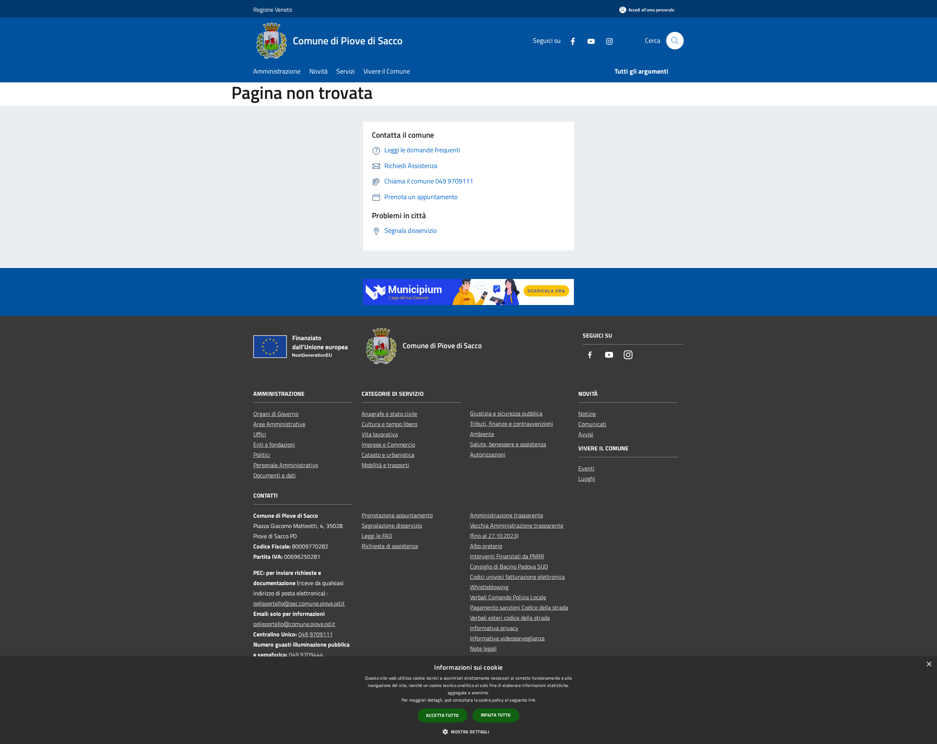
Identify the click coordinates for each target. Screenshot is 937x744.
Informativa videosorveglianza (507, 638)
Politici (261, 454)
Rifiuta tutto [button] (496, 714)
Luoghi (586, 478)
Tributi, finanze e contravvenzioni (511, 423)
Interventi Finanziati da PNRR (507, 556)
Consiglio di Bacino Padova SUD (509, 566)
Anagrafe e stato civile (389, 413)
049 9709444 (306, 654)
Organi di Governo (275, 413)
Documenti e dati (274, 475)
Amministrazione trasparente (506, 515)
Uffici (259, 434)
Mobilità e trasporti (385, 465)
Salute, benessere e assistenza (508, 444)
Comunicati (592, 424)
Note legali (483, 648)
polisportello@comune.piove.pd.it (294, 624)
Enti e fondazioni (274, 444)
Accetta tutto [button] (442, 715)
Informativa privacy (494, 628)
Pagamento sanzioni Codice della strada (519, 607)
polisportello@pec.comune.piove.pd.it (299, 603)
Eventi (586, 468)
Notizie (587, 413)
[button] (468, 731)
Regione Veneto (272, 9)
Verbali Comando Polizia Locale (508, 597)
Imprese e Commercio (388, 444)
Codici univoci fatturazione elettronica (517, 576)
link (532, 699)
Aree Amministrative (279, 424)
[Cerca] (675, 40)
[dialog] (468, 700)
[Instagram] (606, 40)
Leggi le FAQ (377, 535)
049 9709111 (315, 634)
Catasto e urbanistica (388, 454)
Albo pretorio (486, 546)
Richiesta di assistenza (390, 546)
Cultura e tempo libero (389, 424)
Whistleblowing (489, 587)
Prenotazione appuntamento (397, 515)
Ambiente (482, 433)
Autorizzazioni (487, 454)
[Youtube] (588, 40)
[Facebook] (570, 40)
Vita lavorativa (380, 434)
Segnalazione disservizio (392, 525)
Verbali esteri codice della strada (510, 617)
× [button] (929, 664)
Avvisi (585, 434)
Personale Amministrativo (285, 465)
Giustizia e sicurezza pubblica (506, 413)
